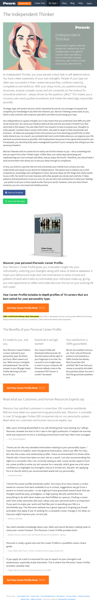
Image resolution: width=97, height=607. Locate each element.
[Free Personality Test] (9, 3)
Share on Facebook (15, 192)
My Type (52, 3)
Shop (64, 3)
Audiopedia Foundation (67, 599)
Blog (72, 3)
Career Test (40, 3)
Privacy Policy (71, 596)
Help (80, 3)
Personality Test (23, 596)
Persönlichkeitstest (47, 596)
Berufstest (61, 596)
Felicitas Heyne (84, 596)
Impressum (25, 599)
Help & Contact (36, 599)
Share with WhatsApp (16, 201)
